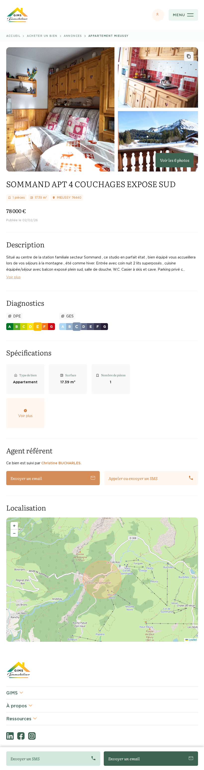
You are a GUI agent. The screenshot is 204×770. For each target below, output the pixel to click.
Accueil (13, 36)
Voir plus (13, 277)
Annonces (73, 36)
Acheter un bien (42, 36)
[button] (14, 525)
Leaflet (192, 640)
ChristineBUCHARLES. (61, 463)
